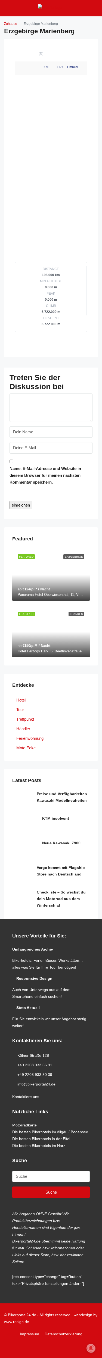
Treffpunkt (25, 719)
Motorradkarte (24, 1125)
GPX (60, 67)
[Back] (18, 68)
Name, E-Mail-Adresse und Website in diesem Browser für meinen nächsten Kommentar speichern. (45, 475)
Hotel (21, 700)
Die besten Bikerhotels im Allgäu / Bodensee (50, 1132)
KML (47, 67)
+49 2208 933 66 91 (34, 1065)
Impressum (29, 1334)
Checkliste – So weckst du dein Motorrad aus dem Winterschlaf (61, 898)
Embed (72, 67)
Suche (51, 1192)
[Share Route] (27, 68)
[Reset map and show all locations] (83, 81)
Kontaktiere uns (25, 1096)
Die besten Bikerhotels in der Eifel (41, 1139)
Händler (23, 728)
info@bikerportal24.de (36, 1084)
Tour (20, 709)
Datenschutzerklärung (63, 1334)
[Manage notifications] (90, 1348)
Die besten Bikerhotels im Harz (38, 1145)
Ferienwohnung (30, 738)
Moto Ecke (26, 747)
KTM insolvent (55, 818)
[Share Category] (35, 68)
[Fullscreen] (83, 68)
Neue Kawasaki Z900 (61, 843)
